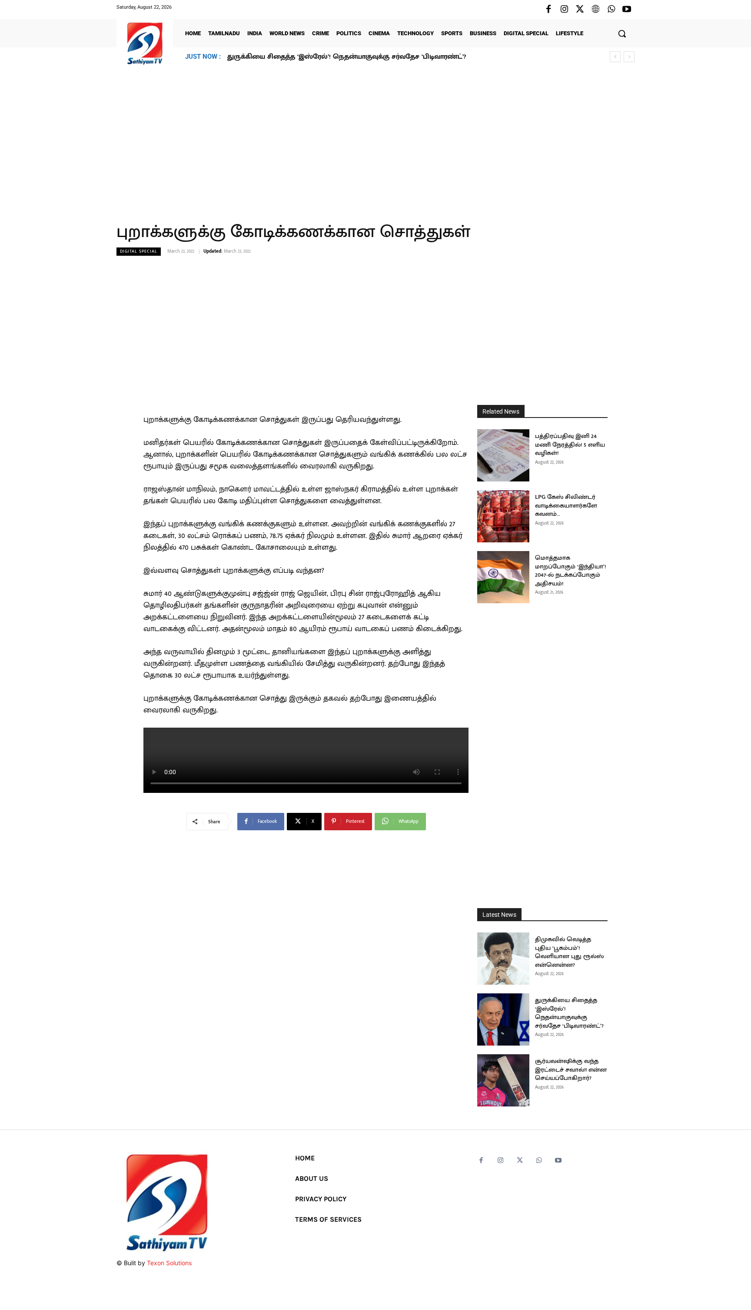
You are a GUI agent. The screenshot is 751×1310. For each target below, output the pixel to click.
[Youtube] (627, 9)
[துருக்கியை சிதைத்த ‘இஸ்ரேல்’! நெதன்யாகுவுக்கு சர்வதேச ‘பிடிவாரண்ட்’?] (503, 1019)
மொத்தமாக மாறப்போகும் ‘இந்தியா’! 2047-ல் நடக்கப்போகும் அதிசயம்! (570, 570)
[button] (622, 33)
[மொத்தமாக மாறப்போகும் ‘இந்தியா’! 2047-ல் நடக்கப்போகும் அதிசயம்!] (503, 577)
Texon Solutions (169, 1263)
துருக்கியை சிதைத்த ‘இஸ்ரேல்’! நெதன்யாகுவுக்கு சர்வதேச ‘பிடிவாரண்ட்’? (569, 1013)
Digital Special (138, 251)
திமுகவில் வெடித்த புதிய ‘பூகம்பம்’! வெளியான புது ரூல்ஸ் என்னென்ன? (569, 952)
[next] (629, 56)
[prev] (615, 56)
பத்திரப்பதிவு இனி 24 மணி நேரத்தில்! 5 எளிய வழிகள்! (570, 444)
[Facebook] (548, 9)
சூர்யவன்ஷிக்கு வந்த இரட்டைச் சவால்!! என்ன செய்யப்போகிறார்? (334, 57)
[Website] (595, 9)
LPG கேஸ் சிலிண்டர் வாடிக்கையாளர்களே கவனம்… (566, 505)
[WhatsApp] (611, 9)
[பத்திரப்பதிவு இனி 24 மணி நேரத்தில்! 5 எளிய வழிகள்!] (503, 455)
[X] (580, 9)
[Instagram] (564, 9)
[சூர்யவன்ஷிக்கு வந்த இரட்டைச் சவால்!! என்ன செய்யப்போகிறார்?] (503, 1080)
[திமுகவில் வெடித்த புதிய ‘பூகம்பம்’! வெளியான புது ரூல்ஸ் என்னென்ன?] (503, 958)
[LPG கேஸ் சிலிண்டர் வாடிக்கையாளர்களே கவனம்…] (503, 516)
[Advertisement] (375, 139)
